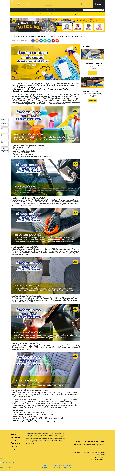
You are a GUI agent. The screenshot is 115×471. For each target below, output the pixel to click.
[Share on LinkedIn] (41, 40)
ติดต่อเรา (75, 10)
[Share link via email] (37, 40)
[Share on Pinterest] (53, 40)
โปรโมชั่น (39, 10)
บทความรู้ (14, 446)
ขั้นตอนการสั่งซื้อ (51, 10)
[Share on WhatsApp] (45, 40)
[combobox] (93, 10)
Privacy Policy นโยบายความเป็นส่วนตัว (96, 459)
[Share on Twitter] (49, 40)
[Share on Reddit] (57, 40)
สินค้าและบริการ (28, 10)
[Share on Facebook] (33, 40)
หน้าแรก (16, 10)
